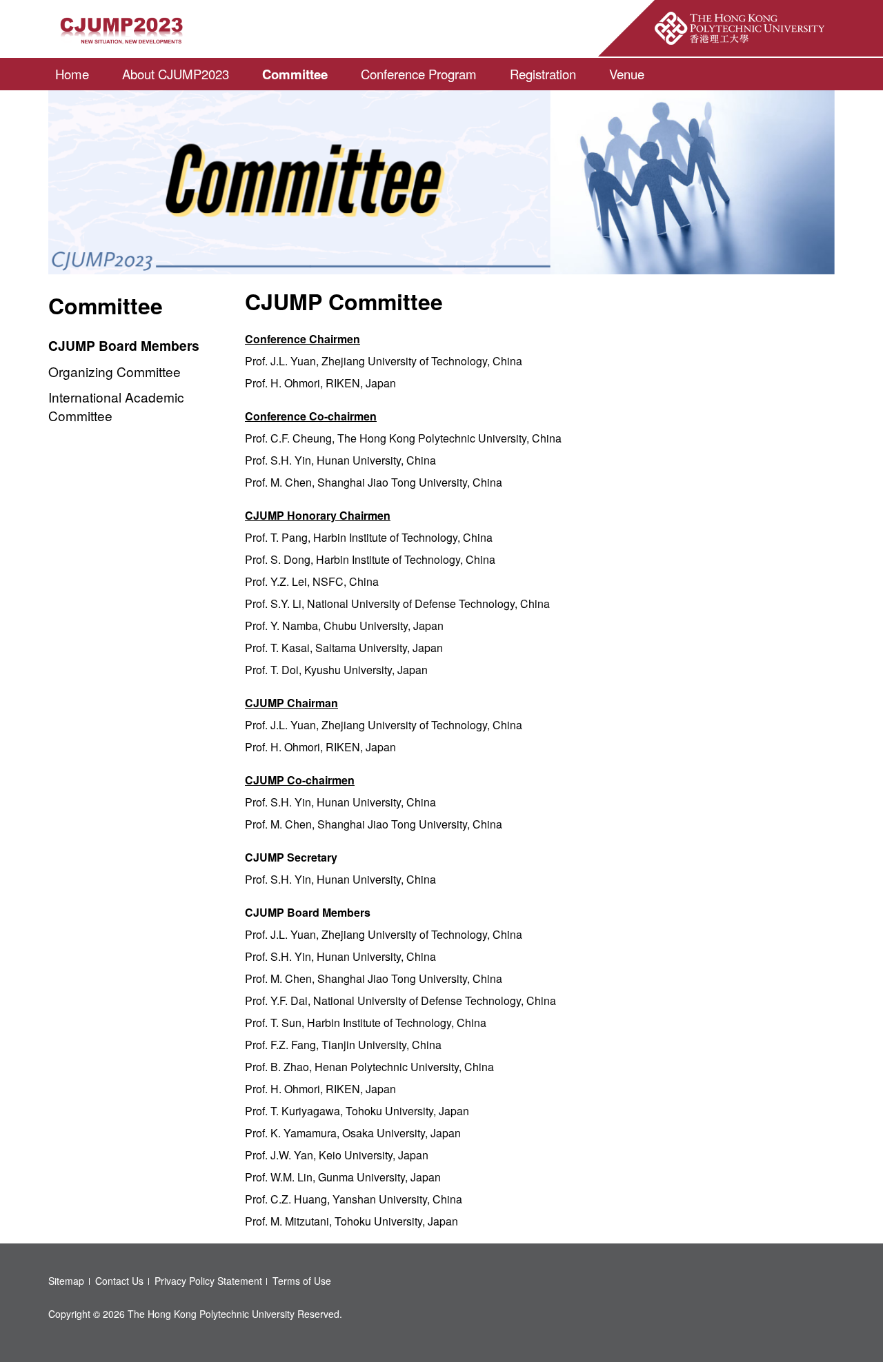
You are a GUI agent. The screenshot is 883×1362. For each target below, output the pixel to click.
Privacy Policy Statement (208, 1281)
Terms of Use (301, 1281)
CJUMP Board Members (123, 345)
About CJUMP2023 (175, 74)
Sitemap (66, 1281)
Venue (626, 74)
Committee (295, 74)
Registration (543, 74)
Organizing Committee (114, 371)
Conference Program (419, 74)
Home (72, 74)
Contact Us (119, 1281)
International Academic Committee (116, 406)
